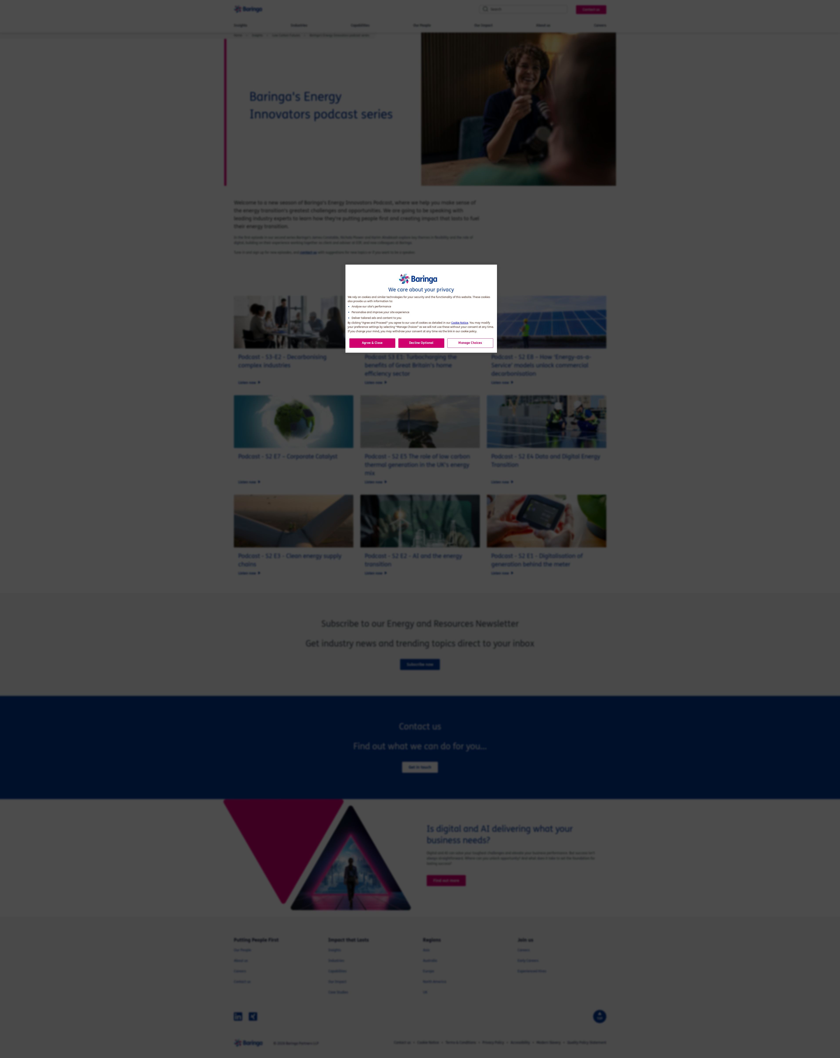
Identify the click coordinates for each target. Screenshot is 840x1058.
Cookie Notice (459, 323)
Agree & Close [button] (372, 343)
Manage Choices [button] (470, 343)
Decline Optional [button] (421, 343)
